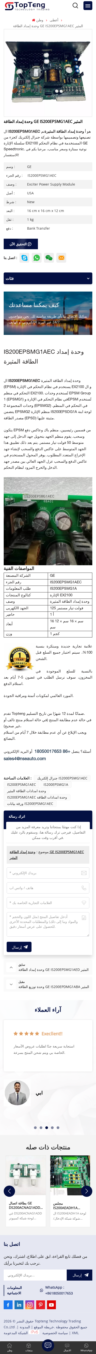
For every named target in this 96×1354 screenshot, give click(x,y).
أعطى (54, 20)
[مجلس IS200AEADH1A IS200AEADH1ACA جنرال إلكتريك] (70, 1175)
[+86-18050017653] (49, 258)
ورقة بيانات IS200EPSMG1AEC (30, 803)
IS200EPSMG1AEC (21, 784)
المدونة (25, 1327)
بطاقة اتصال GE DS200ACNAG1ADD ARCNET (24, 1205)
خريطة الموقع (44, 1327)
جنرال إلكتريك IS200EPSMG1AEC (62, 778)
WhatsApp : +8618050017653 (59, 1290)
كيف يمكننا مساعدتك (34, 305)
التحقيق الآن (18, 244)
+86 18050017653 (52, 752)
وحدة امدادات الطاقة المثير (26, 791)
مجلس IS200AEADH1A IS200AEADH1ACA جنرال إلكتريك (67, 1205)
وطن (39, 20)
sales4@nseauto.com (25, 759)
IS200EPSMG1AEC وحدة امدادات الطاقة (37, 797)
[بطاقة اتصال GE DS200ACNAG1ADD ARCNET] (26, 1175)
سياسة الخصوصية (55, 1332)
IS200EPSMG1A (56, 784)
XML (75, 1332)
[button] (35, 1127)
